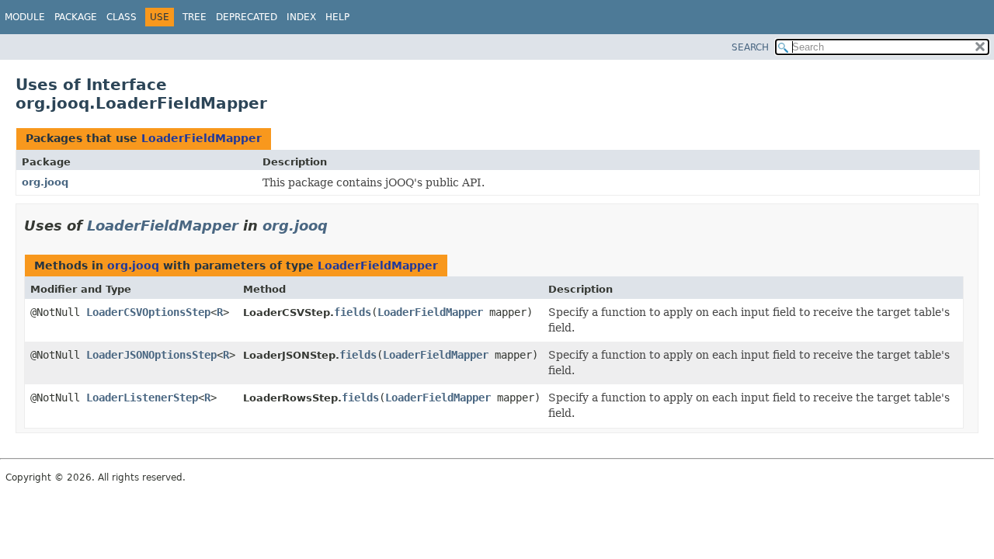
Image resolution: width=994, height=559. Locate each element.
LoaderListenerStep (142, 397)
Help (337, 17)
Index (301, 17)
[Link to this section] (338, 225)
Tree (194, 17)
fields (352, 312)
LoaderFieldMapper (201, 138)
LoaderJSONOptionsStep (151, 355)
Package (75, 17)
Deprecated (246, 17)
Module (25, 17)
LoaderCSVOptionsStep (148, 312)
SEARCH (750, 47)
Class (121, 17)
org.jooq (45, 182)
